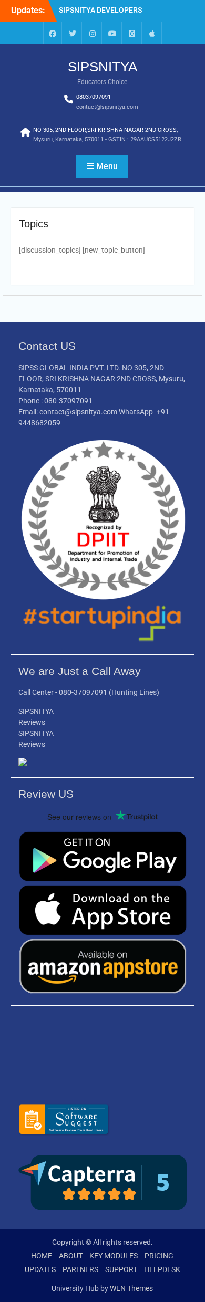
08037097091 (93, 96)
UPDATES (40, 1269)
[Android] (132, 32)
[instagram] (92, 32)
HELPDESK (162, 1269)
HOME (41, 1256)
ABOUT (71, 1256)
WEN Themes (131, 1288)
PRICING (159, 1256)
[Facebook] (52, 32)
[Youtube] (112, 32)
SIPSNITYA (102, 67)
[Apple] (152, 32)
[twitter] (72, 32)
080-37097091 (83, 692)
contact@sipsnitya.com (107, 106)
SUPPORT (121, 1269)
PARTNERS (80, 1269)
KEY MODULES (113, 1256)
